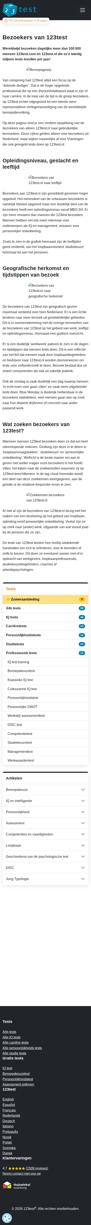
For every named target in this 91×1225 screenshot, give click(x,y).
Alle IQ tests (12, 1037)
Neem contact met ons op (22, 1173)
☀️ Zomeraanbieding (44, 599)
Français (9, 1110)
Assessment (15, 823)
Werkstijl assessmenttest (26, 715)
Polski (7, 1142)
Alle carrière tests (16, 1042)
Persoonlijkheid (17, 812)
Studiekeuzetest (20, 742)
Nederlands (11, 1115)
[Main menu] (82, 10)
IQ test (7, 1068)
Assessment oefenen (18, 1084)
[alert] (7, 1218)
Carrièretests (44, 626)
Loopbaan (13, 845)
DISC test (15, 725)
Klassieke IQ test (20, 680)
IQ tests (44, 617)
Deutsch (9, 1121)
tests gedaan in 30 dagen (28, 20)
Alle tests (44, 608)
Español (9, 1105)
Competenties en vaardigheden (29, 834)
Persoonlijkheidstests (44, 635)
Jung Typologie (17, 879)
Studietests (44, 644)
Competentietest (20, 734)
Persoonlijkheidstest (23, 698)
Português (10, 1132)
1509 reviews (37, 1168)
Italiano (8, 1126)
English (8, 1099)
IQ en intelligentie (19, 801)
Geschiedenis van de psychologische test (37, 856)
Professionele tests (44, 653)
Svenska (9, 1148)
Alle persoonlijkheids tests (22, 1048)
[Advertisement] (45, 937)
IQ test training (18, 662)
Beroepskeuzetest (21, 671)
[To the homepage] (19, 10)
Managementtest (20, 751)
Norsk (7, 1137)
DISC (10, 868)
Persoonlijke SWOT (22, 707)
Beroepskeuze (17, 789)
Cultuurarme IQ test (22, 689)
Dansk (7, 1153)
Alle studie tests (14, 1053)
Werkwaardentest (21, 760)
